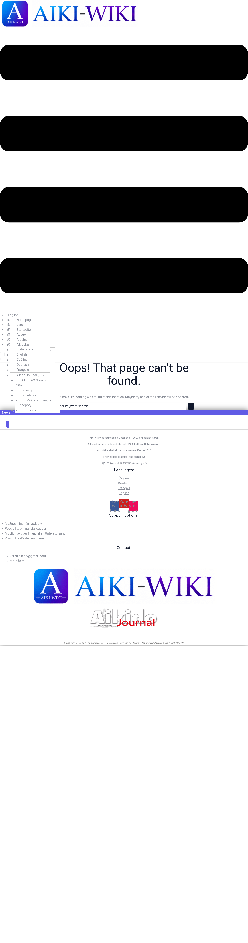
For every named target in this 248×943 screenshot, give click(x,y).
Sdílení (31, 410)
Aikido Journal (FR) (30, 375)
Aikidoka (23, 344)
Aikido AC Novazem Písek (32, 382)
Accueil (22, 334)
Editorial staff (26, 349)
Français (23, 370)
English (13, 315)
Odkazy (26, 390)
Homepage (24, 320)
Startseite (24, 329)
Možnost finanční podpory (35, 402)
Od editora (28, 395)
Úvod (20, 325)
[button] (124, 169)
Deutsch (23, 364)
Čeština (22, 359)
